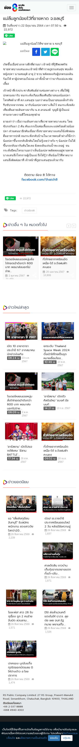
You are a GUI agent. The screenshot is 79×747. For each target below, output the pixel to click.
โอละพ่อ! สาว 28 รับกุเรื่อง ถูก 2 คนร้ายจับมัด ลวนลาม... (20, 616)
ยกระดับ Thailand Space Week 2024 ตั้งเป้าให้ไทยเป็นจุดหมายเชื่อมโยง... (57, 352)
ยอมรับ (54, 738)
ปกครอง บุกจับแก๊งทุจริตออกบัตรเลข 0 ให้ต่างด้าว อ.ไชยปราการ (20, 670)
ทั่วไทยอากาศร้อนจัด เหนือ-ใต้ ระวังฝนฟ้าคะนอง (55, 263)
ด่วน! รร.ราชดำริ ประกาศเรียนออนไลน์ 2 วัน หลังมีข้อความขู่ (57, 523)
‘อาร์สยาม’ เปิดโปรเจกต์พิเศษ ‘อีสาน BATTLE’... (19, 451)
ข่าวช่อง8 (29, 210)
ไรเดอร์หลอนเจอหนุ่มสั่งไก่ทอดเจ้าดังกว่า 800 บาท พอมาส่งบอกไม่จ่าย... (19, 265)
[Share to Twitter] (45, 52)
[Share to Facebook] (36, 52)
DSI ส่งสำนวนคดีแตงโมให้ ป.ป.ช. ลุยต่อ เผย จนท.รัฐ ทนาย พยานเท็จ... (56, 618)
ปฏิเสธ (66, 738)
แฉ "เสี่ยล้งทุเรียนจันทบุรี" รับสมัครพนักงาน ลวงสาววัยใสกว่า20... (20, 525)
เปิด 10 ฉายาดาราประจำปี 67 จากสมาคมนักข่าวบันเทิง (21, 350)
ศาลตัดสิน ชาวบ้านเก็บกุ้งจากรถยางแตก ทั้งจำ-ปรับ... (58, 570)
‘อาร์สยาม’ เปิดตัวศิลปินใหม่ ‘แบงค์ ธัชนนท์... (56, 401)
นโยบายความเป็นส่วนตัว (33, 738)
